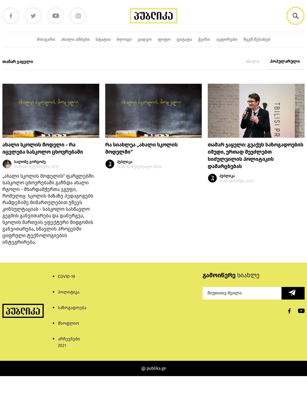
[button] (295, 16)
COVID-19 (66, 276)
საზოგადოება (72, 307)
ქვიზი (204, 39)
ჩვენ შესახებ (256, 39)
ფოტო (164, 39)
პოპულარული (285, 61)
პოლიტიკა (68, 292)
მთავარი (46, 39)
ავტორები (226, 39)
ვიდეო (145, 39)
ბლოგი (124, 39)
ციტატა (184, 39)
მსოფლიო (68, 323)
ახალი (252, 61)
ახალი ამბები (75, 39)
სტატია (103, 39)
